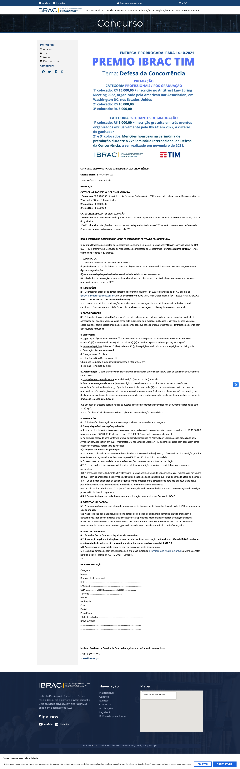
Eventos (119, 10)
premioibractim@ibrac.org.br (98, 295)
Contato (176, 10)
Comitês (109, 10)
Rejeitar (203, 764)
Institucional (93, 10)
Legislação (162, 10)
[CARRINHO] (185, 3)
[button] (43, 71)
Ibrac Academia (190, 10)
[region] (120, 761)
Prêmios (132, 10)
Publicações (145, 10)
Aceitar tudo (224, 764)
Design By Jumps (146, 745)
